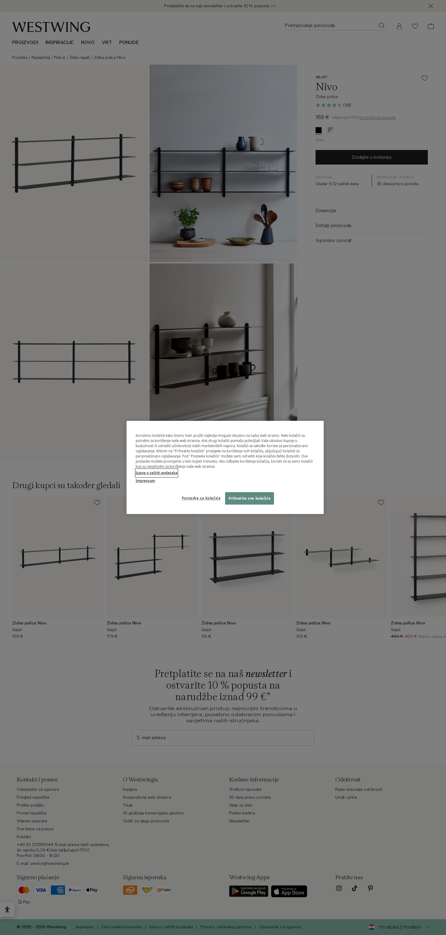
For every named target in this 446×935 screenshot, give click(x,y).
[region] (225, 467)
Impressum (145, 480)
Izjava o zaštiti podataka (156, 473)
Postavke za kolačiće (201, 498)
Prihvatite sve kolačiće (249, 498)
